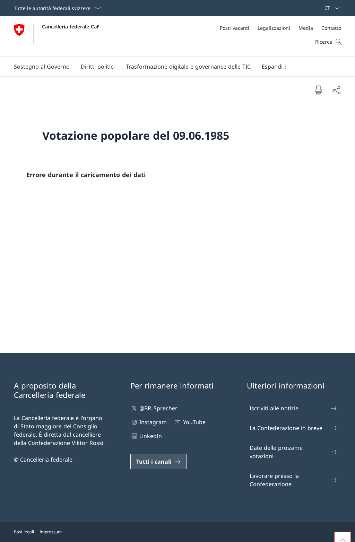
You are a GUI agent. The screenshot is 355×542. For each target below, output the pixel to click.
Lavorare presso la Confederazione (274, 480)
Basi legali (24, 532)
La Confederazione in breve (286, 428)
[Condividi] (336, 90)
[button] (41, 66)
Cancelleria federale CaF (70, 26)
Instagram (153, 422)
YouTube (194, 422)
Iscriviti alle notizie (274, 408)
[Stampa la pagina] (318, 89)
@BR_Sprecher (158, 408)
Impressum (51, 532)
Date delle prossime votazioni (276, 452)
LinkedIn (150, 436)
